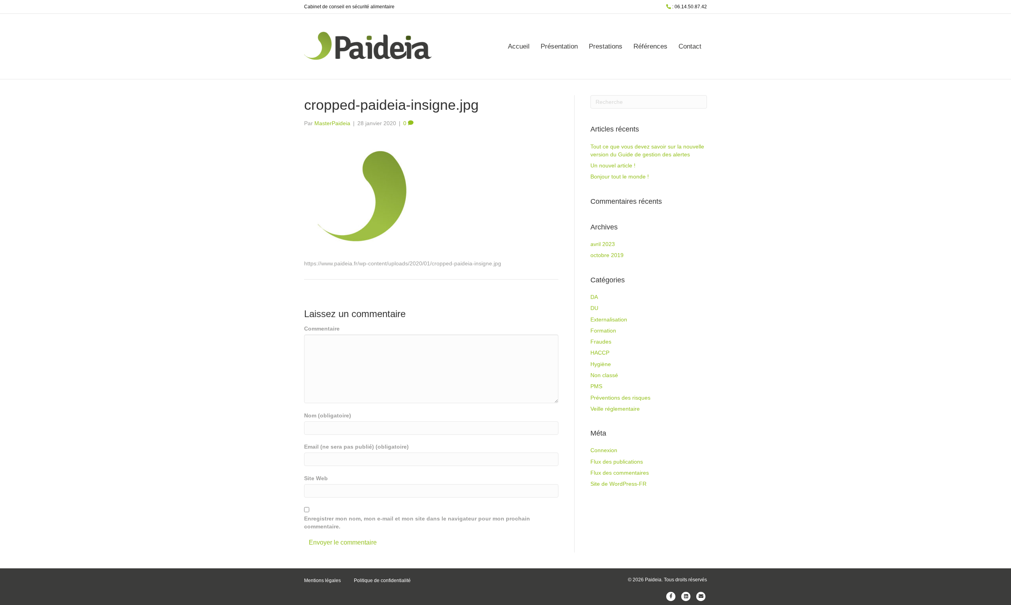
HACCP (599, 352)
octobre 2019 (607, 255)
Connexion (603, 450)
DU (594, 308)
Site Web (316, 478)
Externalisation (608, 319)
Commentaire (322, 328)
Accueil (519, 46)
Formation (603, 330)
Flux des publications (616, 461)
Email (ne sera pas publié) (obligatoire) (356, 446)
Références (650, 46)
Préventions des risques (620, 398)
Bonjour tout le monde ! (619, 176)
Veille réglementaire (615, 409)
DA (594, 297)
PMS (596, 386)
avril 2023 (602, 244)
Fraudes (600, 341)
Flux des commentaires (619, 473)
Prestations (605, 46)
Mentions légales (322, 580)
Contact (689, 46)
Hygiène (600, 364)
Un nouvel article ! (612, 165)
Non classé (604, 375)
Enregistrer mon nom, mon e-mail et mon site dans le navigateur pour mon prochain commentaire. (417, 522)
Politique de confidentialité (382, 580)
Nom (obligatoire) (327, 415)
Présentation (559, 46)
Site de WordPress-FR (618, 484)
